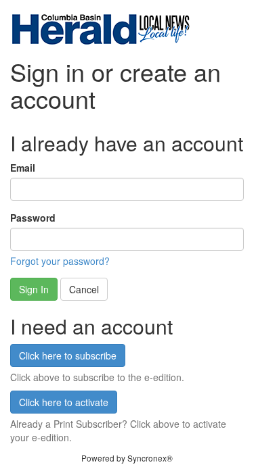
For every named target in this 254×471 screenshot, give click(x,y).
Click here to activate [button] (63, 402)
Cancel (84, 289)
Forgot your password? (60, 261)
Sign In (34, 289)
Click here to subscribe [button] (68, 355)
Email (22, 167)
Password (33, 217)
